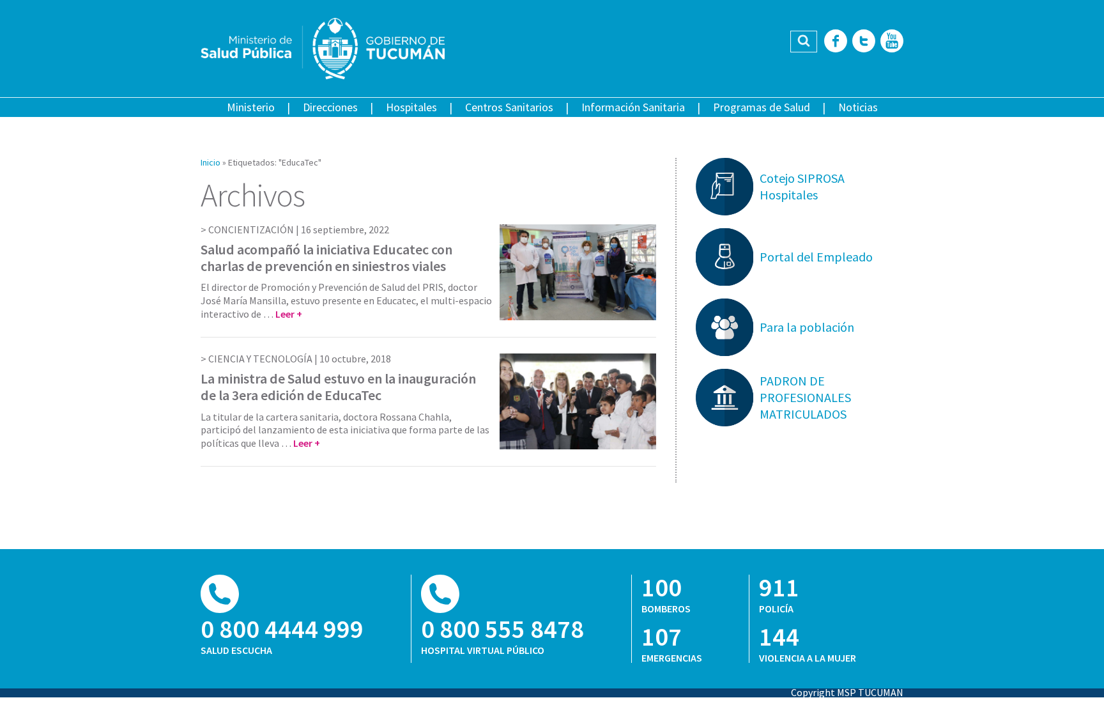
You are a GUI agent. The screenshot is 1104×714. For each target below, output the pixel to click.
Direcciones (330, 107)
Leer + (288, 313)
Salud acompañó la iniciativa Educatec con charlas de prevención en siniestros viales (326, 257)
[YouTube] (891, 41)
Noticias (858, 107)
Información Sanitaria (633, 107)
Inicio (210, 162)
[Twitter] (863, 41)
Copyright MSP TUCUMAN (847, 692)
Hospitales (411, 107)
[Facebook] (835, 41)
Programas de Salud (761, 107)
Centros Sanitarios (509, 107)
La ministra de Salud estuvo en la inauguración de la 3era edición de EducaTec (338, 386)
